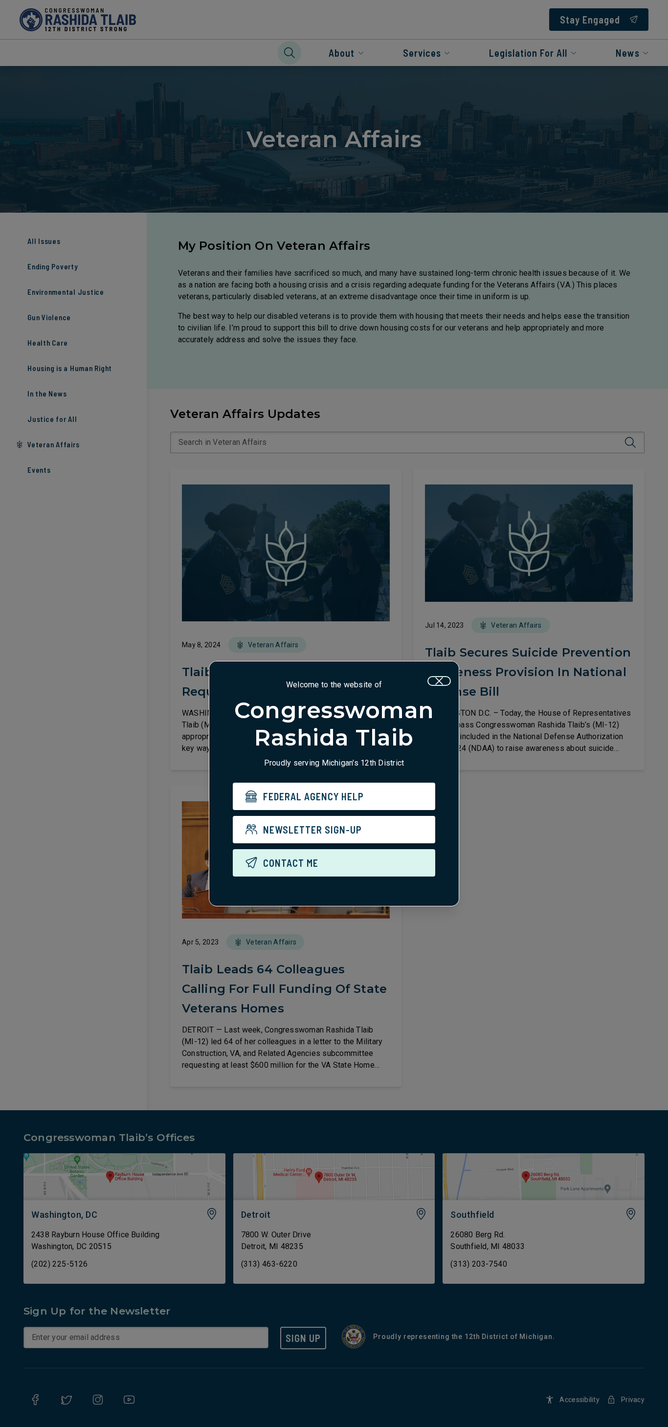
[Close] (439, 681)
